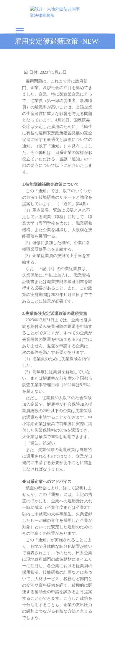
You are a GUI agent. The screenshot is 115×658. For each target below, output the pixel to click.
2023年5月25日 (53, 72)
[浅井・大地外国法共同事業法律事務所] (58, 12)
